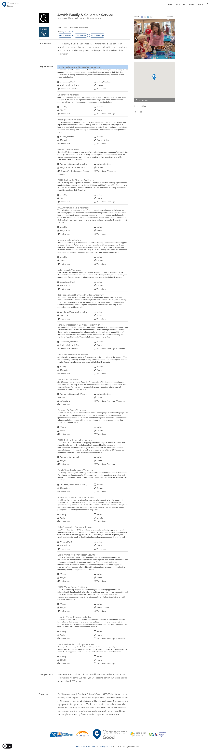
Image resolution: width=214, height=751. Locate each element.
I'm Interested (65, 35)
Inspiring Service (105, 746)
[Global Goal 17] (44, 32)
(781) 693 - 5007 (69, 32)
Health (73, 18)
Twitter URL (141, 112)
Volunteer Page (97, 35)
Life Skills (82, 18)
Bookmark (169, 16)
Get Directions (143, 100)
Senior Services (95, 18)
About (191, 4)
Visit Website (80, 35)
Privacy (93, 746)
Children (63, 18)
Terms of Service (82, 746)
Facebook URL (136, 112)
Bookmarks (180, 4)
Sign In (200, 4)
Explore (168, 4)
